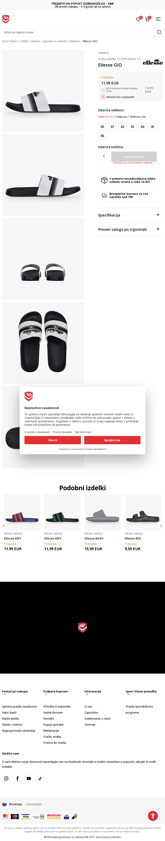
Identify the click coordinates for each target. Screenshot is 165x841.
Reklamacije (51, 730)
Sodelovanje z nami (97, 718)
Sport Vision (10, 41)
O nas (88, 706)
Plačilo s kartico (12, 724)
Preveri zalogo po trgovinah (122, 229)
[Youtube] (29, 778)
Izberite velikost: (111, 110)
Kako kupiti (9, 712)
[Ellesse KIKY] (22, 512)
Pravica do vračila (54, 743)
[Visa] (26, 816)
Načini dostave (53, 712)
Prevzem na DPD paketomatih (82, 3)
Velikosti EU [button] (105, 116)
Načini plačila (10, 718)
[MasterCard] (5, 816)
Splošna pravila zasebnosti (19, 706)
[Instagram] (6, 778)
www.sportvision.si (62, 837)
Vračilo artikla (52, 736)
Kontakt (48, 718)
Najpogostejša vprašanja (18, 730)
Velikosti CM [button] (137, 116)
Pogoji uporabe (53, 724)
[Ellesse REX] (143, 512)
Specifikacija (109, 215)
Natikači (75, 41)
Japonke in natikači (55, 41)
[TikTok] (40, 778)
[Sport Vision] (5, 18)
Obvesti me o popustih (120, 97)
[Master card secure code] (54, 816)
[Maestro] (15, 816)
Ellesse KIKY (12, 538)
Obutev (35, 41)
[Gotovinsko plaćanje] (75, 816)
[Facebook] (17, 778)
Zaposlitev (91, 712)
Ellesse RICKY (94, 538)
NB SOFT (90, 837)
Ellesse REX (133, 538)
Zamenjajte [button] (34, 804)
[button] (82, 32)
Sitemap (90, 724)
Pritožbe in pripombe (57, 706)
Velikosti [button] (121, 116)
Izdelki (24, 41)
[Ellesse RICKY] (103, 512)
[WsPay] (38, 816)
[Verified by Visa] (66, 816)
